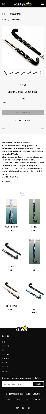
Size (23, 99)
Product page (15, 14)
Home (3, 14)
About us (5, 354)
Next (41, 49)
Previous (4, 49)
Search (28, 394)
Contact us (6, 362)
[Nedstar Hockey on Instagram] (28, 409)
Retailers (5, 358)
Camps (4, 350)
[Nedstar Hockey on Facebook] (23, 409)
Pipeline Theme (37, 399)
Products (5, 346)
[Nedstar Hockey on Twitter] (17, 409)
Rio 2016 (5, 366)
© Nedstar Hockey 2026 (15, 394)
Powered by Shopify (22, 399)
